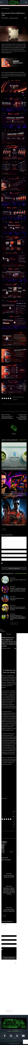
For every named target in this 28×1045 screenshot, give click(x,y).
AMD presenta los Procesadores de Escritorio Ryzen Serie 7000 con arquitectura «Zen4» (21, 418)
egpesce (6, 17)
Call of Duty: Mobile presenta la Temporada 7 (14, 524)
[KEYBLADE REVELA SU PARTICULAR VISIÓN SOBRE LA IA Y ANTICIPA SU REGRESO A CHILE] (5, 617)
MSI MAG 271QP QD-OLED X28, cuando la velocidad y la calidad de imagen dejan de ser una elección (14, 495)
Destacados (6, 8)
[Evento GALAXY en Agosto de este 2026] (14, 456)
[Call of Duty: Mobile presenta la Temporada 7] (14, 513)
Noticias (10, 10)
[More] (20, 22)
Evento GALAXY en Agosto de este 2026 (14, 468)
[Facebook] (4, 1036)
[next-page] (5, 529)
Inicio (2, 8)
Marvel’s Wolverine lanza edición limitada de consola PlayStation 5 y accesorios (18, 608)
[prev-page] (2, 529)
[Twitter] (17, 1036)
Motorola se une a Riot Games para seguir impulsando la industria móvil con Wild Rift (7, 417)
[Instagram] (10, 1036)
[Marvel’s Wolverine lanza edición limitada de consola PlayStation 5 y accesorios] (5, 607)
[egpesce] (2, 18)
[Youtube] (23, 1036)
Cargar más (13, 623)
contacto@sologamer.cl (16, 1031)
